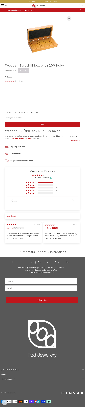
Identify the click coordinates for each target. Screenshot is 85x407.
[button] (10, 81)
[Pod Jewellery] (38, 5)
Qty (6, 100)
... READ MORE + (74, 140)
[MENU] (0, 5)
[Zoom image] (69, 18)
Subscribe (42, 300)
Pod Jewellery (11, 393)
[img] (11, 225)
